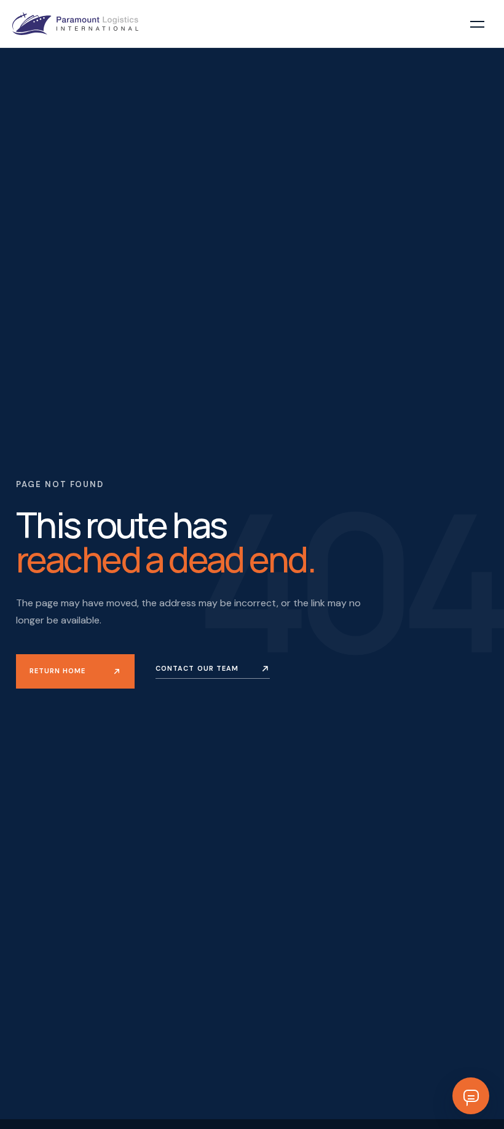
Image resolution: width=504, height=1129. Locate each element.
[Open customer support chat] (470, 1095)
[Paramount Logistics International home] (75, 23)
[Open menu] (477, 24)
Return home (57, 670)
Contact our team (197, 668)
